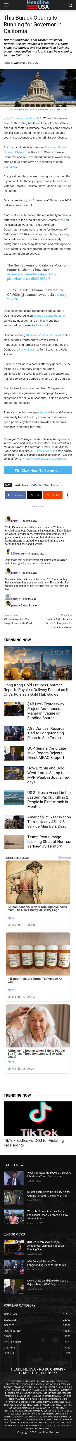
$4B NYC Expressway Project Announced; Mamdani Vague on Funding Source (45, 711)
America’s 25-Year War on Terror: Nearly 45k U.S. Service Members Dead (49, 822)
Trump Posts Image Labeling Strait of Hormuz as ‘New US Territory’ (49, 841)
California (10, 166)
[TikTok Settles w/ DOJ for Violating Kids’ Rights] (38, 1118)
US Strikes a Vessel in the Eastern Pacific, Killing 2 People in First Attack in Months (49, 799)
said (64, 186)
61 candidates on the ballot (43, 335)
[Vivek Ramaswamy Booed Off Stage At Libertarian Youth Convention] (14, 1178)
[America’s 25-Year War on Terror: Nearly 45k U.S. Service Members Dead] (14, 822)
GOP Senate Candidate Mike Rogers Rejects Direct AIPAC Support (46, 753)
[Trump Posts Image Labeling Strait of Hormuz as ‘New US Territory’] (14, 842)
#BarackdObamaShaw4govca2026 (32, 274)
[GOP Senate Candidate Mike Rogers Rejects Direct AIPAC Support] (14, 753)
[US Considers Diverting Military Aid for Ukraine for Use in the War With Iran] (14, 1197)
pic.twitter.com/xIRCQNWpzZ (28, 279)
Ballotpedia (42, 325)
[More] (67, 495)
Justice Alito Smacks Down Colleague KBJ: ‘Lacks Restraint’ (59, 623)
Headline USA (32, 118)
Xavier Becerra (28, 349)
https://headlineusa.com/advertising (45, 458)
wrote (61, 220)
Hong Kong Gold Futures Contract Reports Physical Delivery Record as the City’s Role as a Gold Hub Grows (38, 690)
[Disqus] (38, 560)
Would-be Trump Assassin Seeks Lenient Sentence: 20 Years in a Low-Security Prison (48, 1215)
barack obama (21, 485)
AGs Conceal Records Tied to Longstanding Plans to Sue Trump (46, 733)
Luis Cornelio (20, 62)
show (43, 412)
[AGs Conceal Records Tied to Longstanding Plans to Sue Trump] (14, 733)
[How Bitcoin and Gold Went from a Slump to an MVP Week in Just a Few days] (14, 773)
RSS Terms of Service (42, 450)
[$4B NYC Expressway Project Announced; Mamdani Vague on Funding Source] (14, 709)
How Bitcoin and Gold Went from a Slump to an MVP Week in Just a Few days (48, 775)
